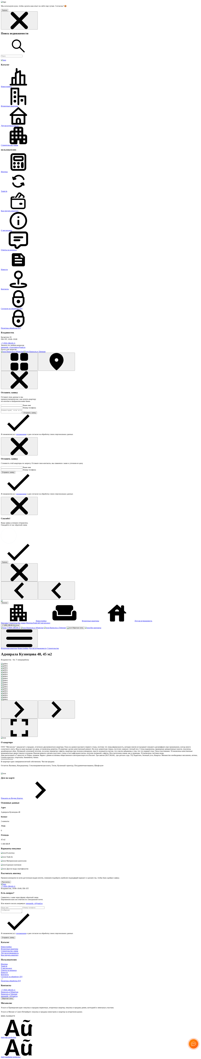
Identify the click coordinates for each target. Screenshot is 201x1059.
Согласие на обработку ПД (11, 309)
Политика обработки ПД (11, 328)
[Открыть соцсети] (193, 1044)
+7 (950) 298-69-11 (8, 343)
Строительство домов (9, 145)
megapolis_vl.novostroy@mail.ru (13, 347)
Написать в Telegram (37, 352)
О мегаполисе (6, 230)
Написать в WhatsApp (15, 352)
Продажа (4, 623)
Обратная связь (78, 628)
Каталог (4, 603)
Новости (4, 269)
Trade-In (4, 191)
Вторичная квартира (9, 648)
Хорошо (4, 562)
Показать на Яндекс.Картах (12, 798)
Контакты (5, 289)
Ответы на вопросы (9, 250)
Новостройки (6, 87)
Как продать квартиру (9, 211)
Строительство (53, 648)
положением (21, 434)
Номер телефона (29, 408)
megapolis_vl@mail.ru (34, 903)
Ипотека (4, 172)
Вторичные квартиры (9, 106)
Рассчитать (6, 882)
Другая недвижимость (10, 126)
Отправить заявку (29, 413)
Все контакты (95, 628)
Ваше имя (27, 405)
